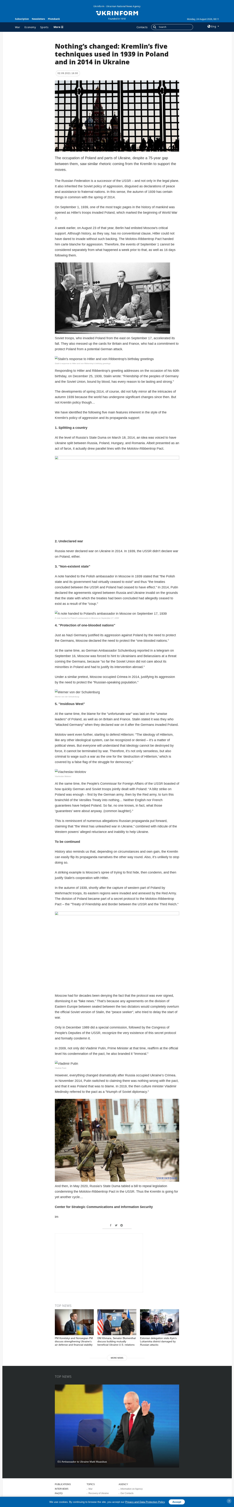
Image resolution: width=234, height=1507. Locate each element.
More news (117, 1358)
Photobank (54, 18)
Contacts (142, 27)
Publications (63, 1484)
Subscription (22, 18)
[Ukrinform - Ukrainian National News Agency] (117, 13)
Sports (44, 27)
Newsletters (38, 18)
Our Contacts (126, 1493)
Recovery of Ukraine (98, 1493)
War (17, 27)
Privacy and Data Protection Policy (145, 1501)
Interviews (61, 1489)
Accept (176, 1501)
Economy (30, 27)
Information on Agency (131, 1489)
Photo (59, 1493)
